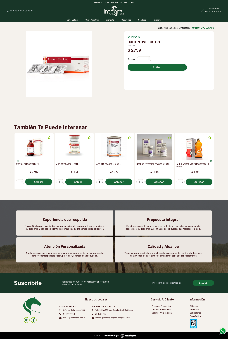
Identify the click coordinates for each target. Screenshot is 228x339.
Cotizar (157, 67)
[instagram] (27, 320)
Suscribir (203, 283)
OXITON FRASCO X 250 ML (28, 164)
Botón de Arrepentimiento (163, 313)
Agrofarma (134, 37)
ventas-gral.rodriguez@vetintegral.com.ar (112, 317)
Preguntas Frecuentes (161, 306)
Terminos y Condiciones (161, 309)
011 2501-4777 (100, 314)
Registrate (218, 12)
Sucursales (126, 20)
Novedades (195, 309)
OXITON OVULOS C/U (203, 28)
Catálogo (142, 20)
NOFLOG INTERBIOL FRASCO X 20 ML (153, 164)
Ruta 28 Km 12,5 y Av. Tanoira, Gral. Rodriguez (114, 310)
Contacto (110, 20)
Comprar (157, 20)
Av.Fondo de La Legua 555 (74, 310)
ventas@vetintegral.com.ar (74, 317)
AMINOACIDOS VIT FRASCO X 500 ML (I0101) (193, 165)
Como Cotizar (72, 20)
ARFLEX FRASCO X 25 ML (67, 164)
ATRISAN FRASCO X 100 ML (108, 164)
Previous (16, 161)
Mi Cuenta (194, 306)
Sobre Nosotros (92, 20)
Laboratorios (195, 313)
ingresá (208, 12)
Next (210, 161)
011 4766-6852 (69, 314)
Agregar (38, 181)
